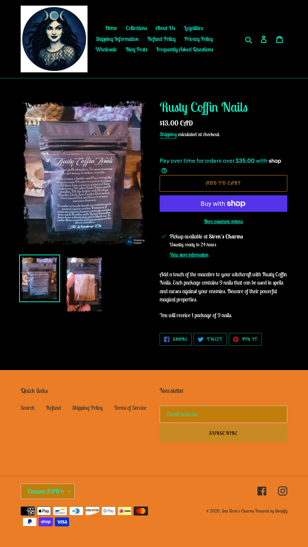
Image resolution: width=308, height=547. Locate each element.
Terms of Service (130, 407)
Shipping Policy (87, 407)
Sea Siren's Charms (238, 511)
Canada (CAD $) (46, 491)
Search (28, 407)
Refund (53, 407)
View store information (188, 255)
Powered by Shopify (271, 511)
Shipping (168, 134)
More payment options (223, 221)
